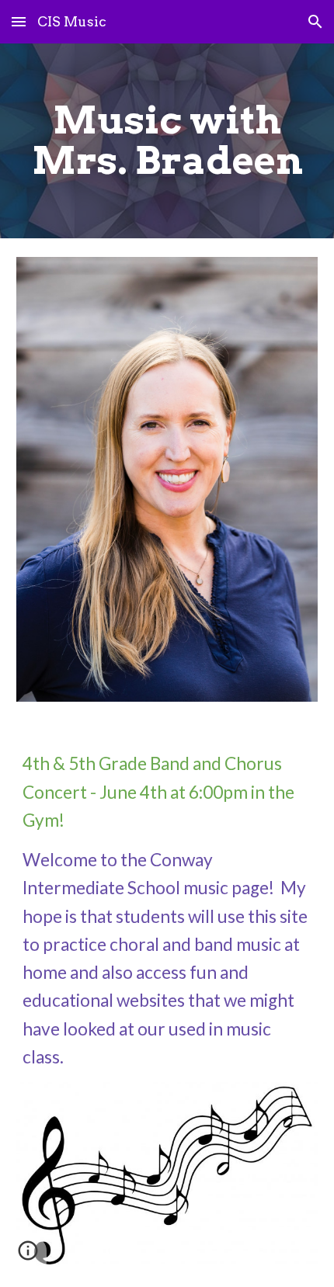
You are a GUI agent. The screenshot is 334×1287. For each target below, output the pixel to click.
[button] (18, 21)
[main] (167, 141)
